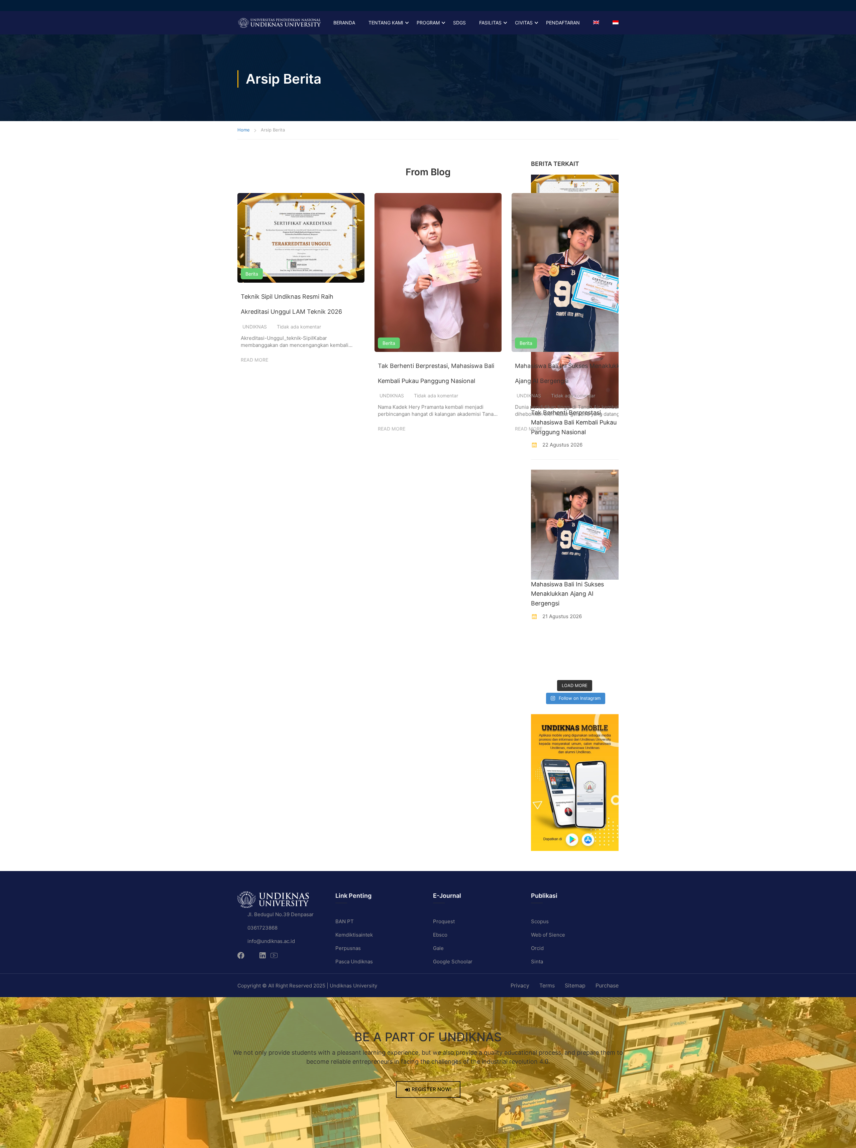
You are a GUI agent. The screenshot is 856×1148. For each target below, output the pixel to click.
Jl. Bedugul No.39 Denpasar (280, 914)
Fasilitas (490, 22)
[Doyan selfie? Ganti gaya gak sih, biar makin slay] (609, 640)
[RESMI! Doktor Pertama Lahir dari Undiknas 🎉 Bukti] (563, 640)
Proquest (444, 921)
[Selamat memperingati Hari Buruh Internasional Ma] (586, 668)
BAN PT (344, 921)
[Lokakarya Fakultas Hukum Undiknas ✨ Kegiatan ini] (586, 654)
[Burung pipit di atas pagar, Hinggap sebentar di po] (609, 668)
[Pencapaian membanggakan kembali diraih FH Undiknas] (563, 668)
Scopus (540, 921)
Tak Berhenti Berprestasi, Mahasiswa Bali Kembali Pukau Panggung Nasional (436, 373)
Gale (438, 948)
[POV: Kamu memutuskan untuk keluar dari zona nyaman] (586, 640)
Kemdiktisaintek (354, 935)
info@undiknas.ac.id (271, 941)
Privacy (520, 985)
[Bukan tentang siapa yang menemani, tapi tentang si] (540, 654)
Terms (547, 985)
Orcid (537, 948)
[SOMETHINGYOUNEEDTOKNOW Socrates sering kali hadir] (563, 654)
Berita (251, 274)
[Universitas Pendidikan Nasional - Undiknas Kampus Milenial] (279, 22)
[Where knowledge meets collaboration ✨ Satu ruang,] (540, 640)
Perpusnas (348, 948)
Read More (254, 360)
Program (428, 22)
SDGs (459, 22)
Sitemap (575, 985)
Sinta (537, 961)
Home (243, 129)
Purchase (607, 985)
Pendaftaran (563, 22)
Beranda (344, 22)
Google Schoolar (452, 961)
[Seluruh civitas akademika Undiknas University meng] (540, 668)
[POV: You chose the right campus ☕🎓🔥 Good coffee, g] (609, 654)
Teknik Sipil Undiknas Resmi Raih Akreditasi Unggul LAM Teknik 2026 (291, 304)
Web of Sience (548, 935)
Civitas (524, 22)
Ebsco (440, 935)
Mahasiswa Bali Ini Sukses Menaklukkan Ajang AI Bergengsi (571, 373)
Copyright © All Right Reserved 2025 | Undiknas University (307, 985)
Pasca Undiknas (354, 961)
